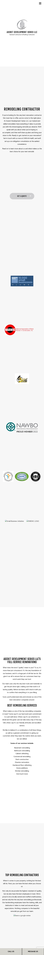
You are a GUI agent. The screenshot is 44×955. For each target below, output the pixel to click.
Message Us (33, 951)
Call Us (11, 951)
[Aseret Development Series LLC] (22, 24)
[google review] (22, 915)
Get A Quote (22, 196)
